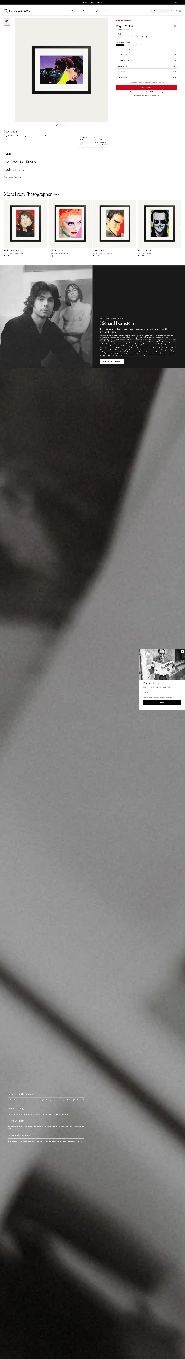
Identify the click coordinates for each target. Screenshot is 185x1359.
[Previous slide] (3, 228)
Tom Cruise (98, 251)
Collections (74, 11)
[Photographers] (95, 11)
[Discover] (107, 11)
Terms (170, 697)
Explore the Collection (112, 362)
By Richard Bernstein (13, 253)
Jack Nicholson (145, 251)
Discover (107, 11)
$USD (176, 2)
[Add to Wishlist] (175, 26)
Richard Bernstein (124, 29)
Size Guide (174, 50)
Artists (84, 11)
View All (57, 194)
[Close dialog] (182, 651)
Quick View (25, 244)
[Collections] (74, 11)
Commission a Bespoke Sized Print (153, 82)
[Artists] (84, 11)
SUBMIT (162, 702)
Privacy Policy (164, 697)
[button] (124, 21)
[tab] (28, 194)
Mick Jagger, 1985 (12, 251)
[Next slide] (181, 228)
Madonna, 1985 (56, 251)
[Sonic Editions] (17, 11)
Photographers (95, 11)
